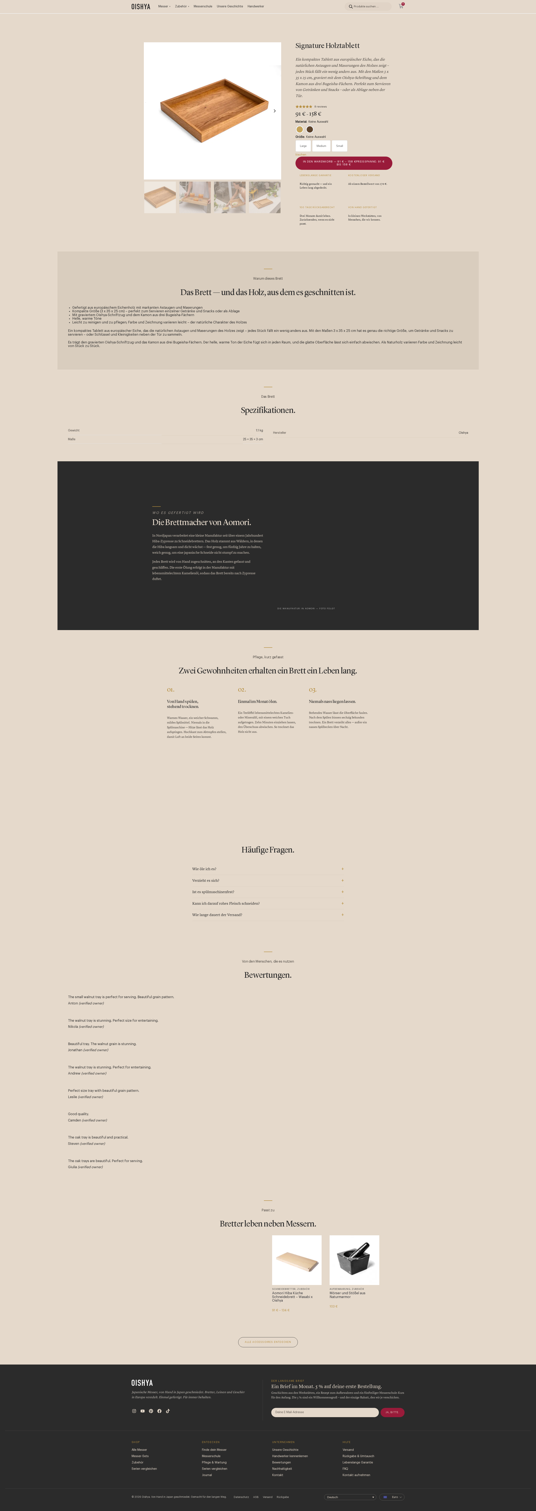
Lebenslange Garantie (358, 1462)
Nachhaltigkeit (282, 1468)
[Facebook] (159, 1411)
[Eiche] (299, 129)
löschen (300, 154)
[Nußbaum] (310, 129)
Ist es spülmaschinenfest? (213, 892)
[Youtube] (142, 1411)
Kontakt (277, 1475)
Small (339, 146)
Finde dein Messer (214, 1449)
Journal (207, 1475)
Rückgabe (283, 1497)
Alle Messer (139, 1449)
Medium (321, 146)
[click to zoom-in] (212, 111)
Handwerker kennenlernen (290, 1456)
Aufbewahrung (340, 1289)
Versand (348, 1449)
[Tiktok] (167, 1411)
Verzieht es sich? (205, 881)
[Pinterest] (151, 1411)
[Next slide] (274, 110)
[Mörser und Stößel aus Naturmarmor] (354, 1260)
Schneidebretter (284, 1289)
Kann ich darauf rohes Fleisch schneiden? (226, 904)
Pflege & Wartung (214, 1462)
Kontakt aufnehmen (356, 1475)
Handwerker (256, 6)
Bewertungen (281, 1462)
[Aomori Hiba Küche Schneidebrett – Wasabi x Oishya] (297, 1260)
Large (303, 146)
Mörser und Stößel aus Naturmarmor (347, 1295)
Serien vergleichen (144, 1468)
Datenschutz (241, 1497)
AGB (256, 1497)
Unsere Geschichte (230, 6)
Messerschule (203, 6)
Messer (163, 6)
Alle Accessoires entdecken (268, 1342)
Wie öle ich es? (204, 869)
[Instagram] (134, 1411)
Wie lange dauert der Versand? (217, 915)
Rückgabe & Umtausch (358, 1456)
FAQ (345, 1468)
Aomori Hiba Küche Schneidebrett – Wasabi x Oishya (292, 1297)
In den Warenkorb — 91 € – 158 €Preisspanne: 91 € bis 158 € (344, 163)
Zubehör (181, 6)
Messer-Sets (140, 1456)
